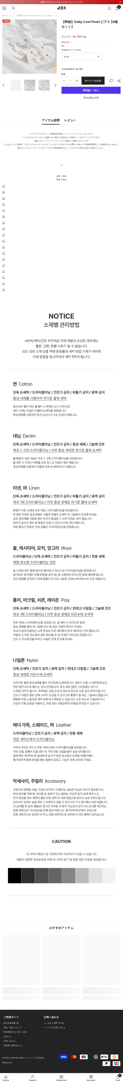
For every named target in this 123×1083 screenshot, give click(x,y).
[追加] (111, 81)
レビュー (70, 120)
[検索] (13, 8)
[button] (3, 85)
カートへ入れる (93, 80)
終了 (120, 2)
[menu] (4, 8)
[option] (29, 46)
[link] (21, 992)
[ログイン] (109, 8)
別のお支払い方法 (91, 97)
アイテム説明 (51, 120)
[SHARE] (118, 81)
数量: (64, 74)
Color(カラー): (71, 50)
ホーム (5, 15)
